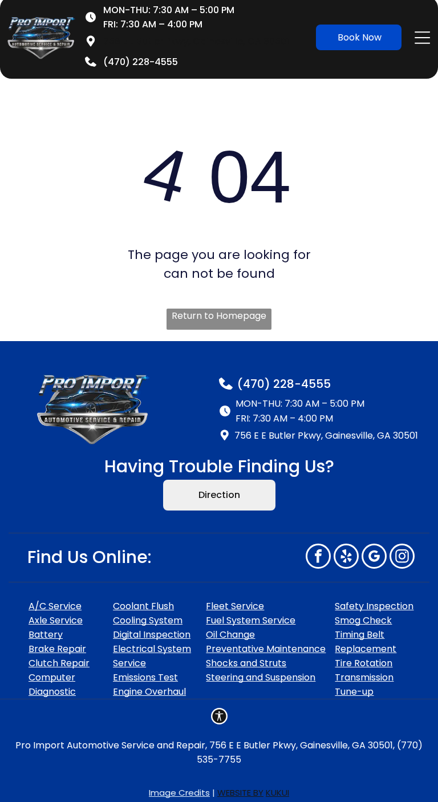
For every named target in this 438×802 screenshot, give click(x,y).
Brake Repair (57, 648)
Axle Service (56, 620)
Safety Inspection (374, 606)
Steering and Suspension (260, 677)
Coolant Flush (143, 606)
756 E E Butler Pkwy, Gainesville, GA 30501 (196, 41)
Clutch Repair (59, 663)
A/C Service (55, 606)
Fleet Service (235, 606)
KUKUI (277, 793)
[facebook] (318, 558)
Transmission (364, 677)
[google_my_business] (374, 558)
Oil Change (230, 634)
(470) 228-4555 (284, 384)
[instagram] (402, 558)
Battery (46, 634)
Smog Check (363, 620)
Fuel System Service (250, 620)
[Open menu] (422, 37)
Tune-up (354, 691)
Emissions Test (145, 677)
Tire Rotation (363, 663)
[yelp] (346, 558)
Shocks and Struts (246, 663)
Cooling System (147, 620)
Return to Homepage (219, 315)
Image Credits (179, 793)
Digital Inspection (151, 634)
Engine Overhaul (149, 691)
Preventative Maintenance (266, 648)
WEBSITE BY (240, 793)
